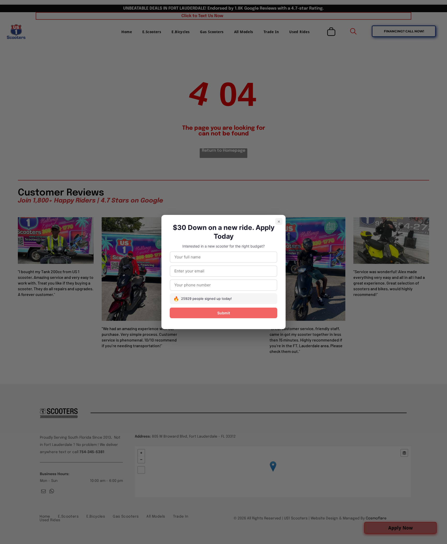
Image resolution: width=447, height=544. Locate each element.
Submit (223, 313)
